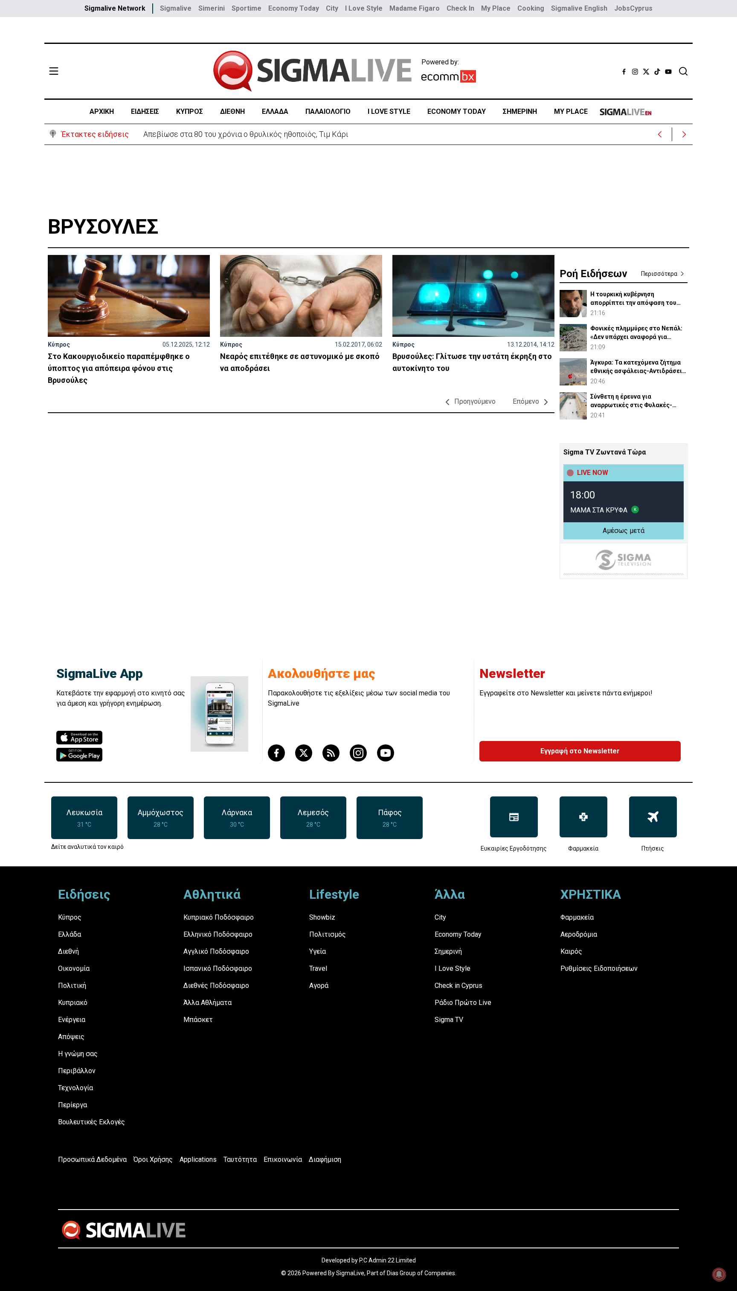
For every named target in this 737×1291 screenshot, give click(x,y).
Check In (460, 8)
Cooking (530, 8)
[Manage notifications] (719, 1274)
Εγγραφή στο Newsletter (580, 751)
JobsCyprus (633, 8)
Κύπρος (59, 344)
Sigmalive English (579, 8)
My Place (496, 8)
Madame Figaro (414, 8)
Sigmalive (176, 8)
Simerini (211, 8)
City (332, 8)
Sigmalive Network (114, 8)
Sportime (246, 8)
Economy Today (293, 8)
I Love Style (364, 8)
